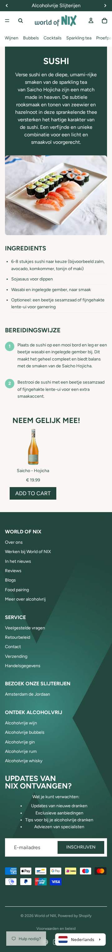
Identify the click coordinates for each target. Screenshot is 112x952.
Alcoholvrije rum (21, 751)
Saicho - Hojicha (33, 471)
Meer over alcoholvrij (25, 599)
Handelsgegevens (22, 665)
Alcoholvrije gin (20, 742)
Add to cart (33, 493)
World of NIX (45, 916)
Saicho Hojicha (43, 90)
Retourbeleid (17, 637)
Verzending (16, 656)
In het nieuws (18, 561)
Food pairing (17, 589)
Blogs (10, 580)
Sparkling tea (78, 38)
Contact (13, 646)
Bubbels (31, 38)
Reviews (13, 570)
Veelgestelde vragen (25, 628)
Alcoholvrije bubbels (24, 732)
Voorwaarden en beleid (56, 928)
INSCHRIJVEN (81, 847)
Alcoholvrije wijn (21, 723)
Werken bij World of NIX (28, 551)
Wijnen (11, 38)
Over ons (14, 542)
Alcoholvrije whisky (23, 760)
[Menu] (7, 20)
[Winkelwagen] (104, 21)
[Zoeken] (20, 21)
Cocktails (53, 38)
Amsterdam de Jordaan (27, 694)
